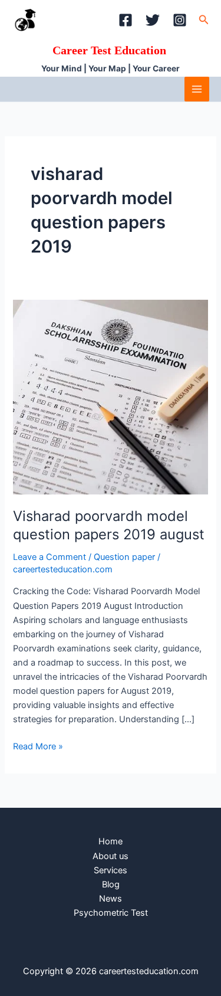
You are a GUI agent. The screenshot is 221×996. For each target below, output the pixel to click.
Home (110, 841)
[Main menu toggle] (196, 89)
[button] (204, 19)
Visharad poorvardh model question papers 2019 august (108, 525)
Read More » (38, 745)
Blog (111, 884)
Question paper (124, 557)
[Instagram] (180, 20)
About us (110, 856)
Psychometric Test (111, 912)
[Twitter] (153, 20)
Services (110, 870)
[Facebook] (125, 20)
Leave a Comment (49, 557)
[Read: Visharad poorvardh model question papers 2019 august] (110, 396)
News (110, 898)
